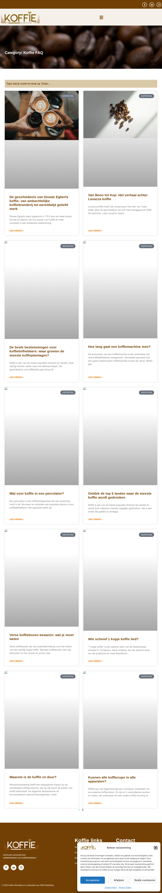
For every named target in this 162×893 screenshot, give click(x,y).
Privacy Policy (125, 887)
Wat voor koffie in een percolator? (36, 493)
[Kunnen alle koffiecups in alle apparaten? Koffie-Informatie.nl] (120, 720)
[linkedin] (151, 4)
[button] (155, 847)
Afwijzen (119, 880)
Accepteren (93, 880)
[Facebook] (144, 4)
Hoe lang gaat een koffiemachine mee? (119, 346)
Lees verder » (16, 230)
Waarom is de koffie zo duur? (32, 777)
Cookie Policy (111, 887)
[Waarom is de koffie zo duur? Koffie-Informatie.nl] (42, 720)
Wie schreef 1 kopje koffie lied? (113, 639)
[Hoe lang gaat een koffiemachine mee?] (120, 289)
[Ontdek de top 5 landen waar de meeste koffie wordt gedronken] (120, 436)
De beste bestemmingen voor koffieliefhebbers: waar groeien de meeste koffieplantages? (36, 351)
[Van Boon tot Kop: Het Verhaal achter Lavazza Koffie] (120, 139)
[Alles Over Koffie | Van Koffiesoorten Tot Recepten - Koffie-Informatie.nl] (88, 849)
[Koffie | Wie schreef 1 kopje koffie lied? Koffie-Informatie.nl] (120, 580)
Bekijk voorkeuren (145, 880)
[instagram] (158, 4)
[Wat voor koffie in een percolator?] (42, 436)
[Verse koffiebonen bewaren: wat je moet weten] (42, 578)
